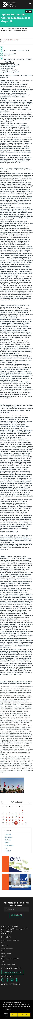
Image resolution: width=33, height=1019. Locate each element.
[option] (12, 785)
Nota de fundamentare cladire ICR (10, 958)
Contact (3, 961)
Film (6, 848)
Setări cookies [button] (6, 1015)
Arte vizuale (8, 837)
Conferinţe (8, 840)
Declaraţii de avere (6, 953)
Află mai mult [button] (7, 1009)
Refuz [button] (14, 1014)
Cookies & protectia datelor (8, 964)
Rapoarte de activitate (7, 948)
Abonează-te (16, 915)
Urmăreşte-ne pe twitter (12, 972)
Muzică (7, 842)
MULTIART (8, 851)
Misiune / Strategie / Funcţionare (10, 940)
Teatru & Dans (9, 845)
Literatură (8, 834)
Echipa (3, 942)
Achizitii (3, 956)
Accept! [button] (24, 1014)
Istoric (2, 950)
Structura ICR (4, 945)
